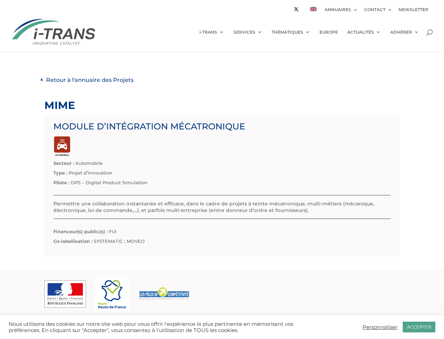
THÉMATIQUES (287, 32)
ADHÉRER (401, 32)
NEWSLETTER (413, 10)
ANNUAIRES (338, 10)
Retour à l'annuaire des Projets (90, 80)
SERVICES (244, 32)
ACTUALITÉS (360, 32)
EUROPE (328, 32)
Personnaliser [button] (380, 327)
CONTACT (374, 10)
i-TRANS (208, 32)
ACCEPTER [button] (419, 327)
